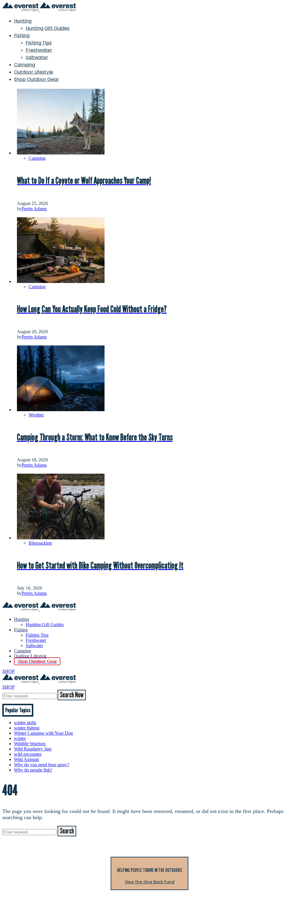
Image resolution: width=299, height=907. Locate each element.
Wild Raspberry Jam (32, 748)
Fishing (21, 35)
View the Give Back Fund (149, 882)
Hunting (23, 21)
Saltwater (37, 57)
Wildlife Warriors (30, 743)
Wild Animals (26, 759)
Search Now (72, 695)
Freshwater (39, 50)
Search (67, 831)
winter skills (25, 722)
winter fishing (26, 727)
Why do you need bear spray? (41, 764)
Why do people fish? (33, 769)
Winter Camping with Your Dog (43, 733)
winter (20, 738)
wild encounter (27, 754)
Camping (24, 64)
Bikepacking (40, 543)
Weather (36, 414)
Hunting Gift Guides (47, 28)
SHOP (8, 671)
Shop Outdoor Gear (36, 79)
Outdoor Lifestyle (33, 72)
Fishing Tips (39, 42)
